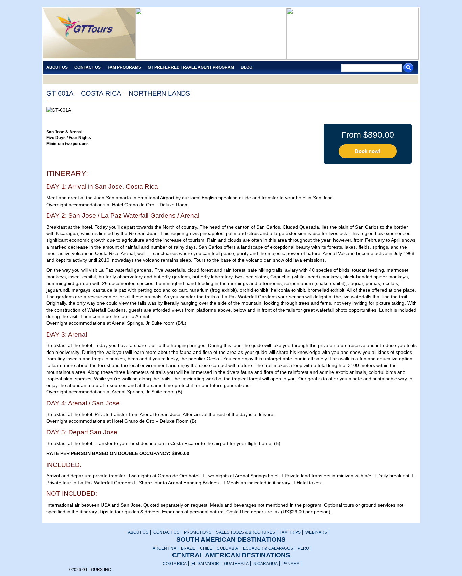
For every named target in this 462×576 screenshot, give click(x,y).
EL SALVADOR (205, 563)
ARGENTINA (164, 548)
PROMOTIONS (197, 532)
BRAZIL (188, 548)
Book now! (367, 151)
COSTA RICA (175, 563)
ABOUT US (138, 532)
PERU (303, 548)
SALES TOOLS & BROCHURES (245, 532)
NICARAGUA (265, 563)
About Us (57, 67)
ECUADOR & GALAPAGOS (268, 548)
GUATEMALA (236, 563)
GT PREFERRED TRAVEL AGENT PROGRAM (191, 67)
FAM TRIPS (290, 532)
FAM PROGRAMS (124, 67)
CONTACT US (166, 532)
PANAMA (290, 563)
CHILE (206, 548)
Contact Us (87, 67)
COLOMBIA (227, 548)
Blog (246, 67)
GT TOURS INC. (89, 34)
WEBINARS (316, 532)
